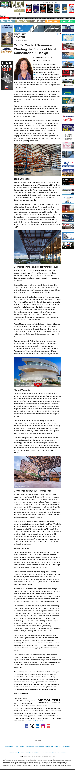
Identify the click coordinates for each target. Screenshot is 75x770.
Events (72, 18)
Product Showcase (49, 18)
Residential (52, 21)
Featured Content (58, 18)
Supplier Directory (4, 18)
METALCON (37, 75)
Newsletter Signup (19, 10)
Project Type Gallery (21, 18)
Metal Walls (22, 21)
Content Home (20, 40)
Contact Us (63, 752)
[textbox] (10, 14)
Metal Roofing (7, 21)
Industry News (13, 18)
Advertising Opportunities (52, 752)
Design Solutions (31, 18)
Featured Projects (40, 18)
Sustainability (67, 21)
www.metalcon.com (36, 721)
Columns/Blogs (66, 18)
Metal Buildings (38, 21)
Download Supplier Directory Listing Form (32, 752)
